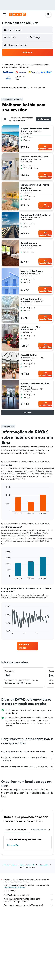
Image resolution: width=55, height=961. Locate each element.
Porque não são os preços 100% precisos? (23, 905)
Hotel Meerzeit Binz (30, 327)
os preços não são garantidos (14, 887)
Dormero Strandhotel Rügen (34, 156)
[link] (27, 646)
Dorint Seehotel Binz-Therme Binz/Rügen (35, 186)
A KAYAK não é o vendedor (16, 895)
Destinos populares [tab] (40, 829)
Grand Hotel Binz (29, 355)
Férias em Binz (13, 845)
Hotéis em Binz (43, 865)
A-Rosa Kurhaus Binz (31, 299)
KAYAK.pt (6, 865)
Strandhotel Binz (29, 243)
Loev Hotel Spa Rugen (32, 271)
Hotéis (14, 865)
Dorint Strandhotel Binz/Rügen (36, 214)
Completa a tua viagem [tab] (16, 829)
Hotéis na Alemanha (27, 865)
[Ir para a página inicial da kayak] (17, 14)
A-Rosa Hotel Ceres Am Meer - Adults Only (36, 385)
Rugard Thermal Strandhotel (35, 128)
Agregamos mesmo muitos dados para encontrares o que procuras (22, 900)
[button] (4, 14)
